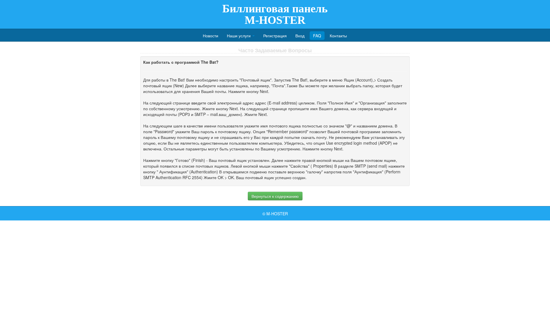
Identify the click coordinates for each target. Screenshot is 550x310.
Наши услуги (239, 35)
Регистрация (275, 35)
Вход (300, 35)
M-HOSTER (277, 213)
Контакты (338, 35)
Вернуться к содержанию (275, 196)
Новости (210, 35)
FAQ (317, 35)
